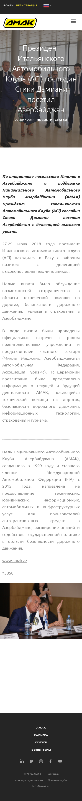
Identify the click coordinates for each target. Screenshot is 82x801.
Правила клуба (57, 780)
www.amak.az (14, 560)
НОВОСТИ (45, 120)
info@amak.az (41, 786)
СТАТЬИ (61, 120)
